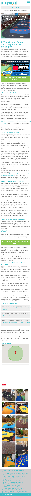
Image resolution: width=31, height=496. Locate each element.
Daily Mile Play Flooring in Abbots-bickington (13, 480)
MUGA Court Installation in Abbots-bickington (13, 482)
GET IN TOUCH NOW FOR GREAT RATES (15, 242)
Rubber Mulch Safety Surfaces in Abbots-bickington (15, 474)
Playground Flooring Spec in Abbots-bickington (13, 489)
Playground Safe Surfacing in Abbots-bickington (14, 483)
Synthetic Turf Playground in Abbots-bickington (14, 476)
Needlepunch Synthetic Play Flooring (12, 477)
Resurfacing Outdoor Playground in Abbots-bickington (15, 491)
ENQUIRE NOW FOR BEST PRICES (15, 78)
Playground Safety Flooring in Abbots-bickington (13, 470)
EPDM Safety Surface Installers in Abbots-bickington (15, 473)
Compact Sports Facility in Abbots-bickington (13, 488)
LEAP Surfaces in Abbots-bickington (11, 485)
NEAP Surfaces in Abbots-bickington (11, 486)
